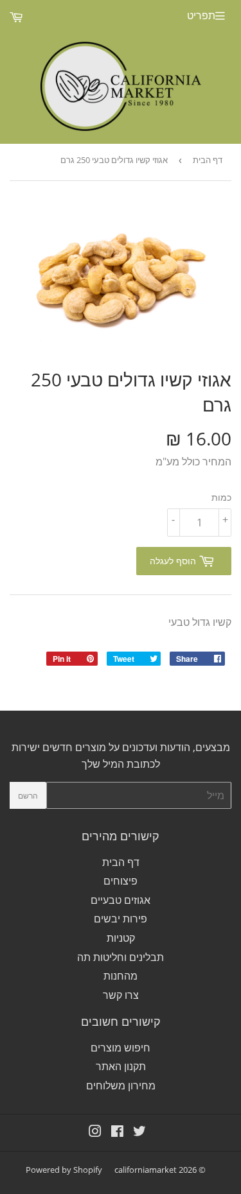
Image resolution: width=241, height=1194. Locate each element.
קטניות (121, 938)
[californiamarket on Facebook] (117, 1132)
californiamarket (145, 1169)
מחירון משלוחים (121, 1085)
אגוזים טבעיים (120, 900)
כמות (221, 497)
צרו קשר (121, 995)
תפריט (201, 15)
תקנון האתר (121, 1066)
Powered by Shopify (64, 1169)
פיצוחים (120, 881)
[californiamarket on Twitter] (139, 1132)
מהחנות (120, 976)
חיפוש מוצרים (120, 1048)
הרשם (28, 795)
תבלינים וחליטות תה (120, 957)
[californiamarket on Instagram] (95, 1132)
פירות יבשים (120, 919)
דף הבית (207, 160)
